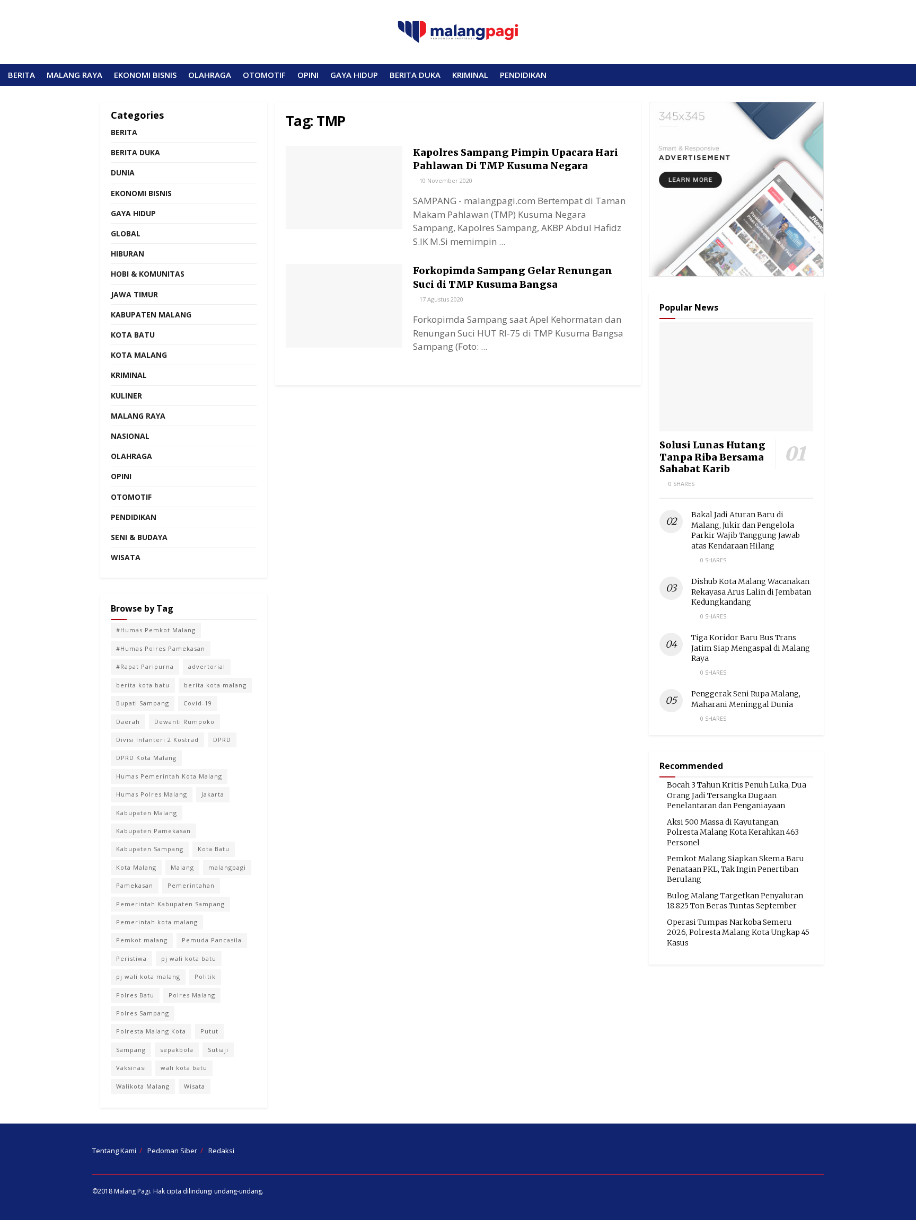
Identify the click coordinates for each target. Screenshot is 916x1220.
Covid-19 (197, 703)
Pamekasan (134, 885)
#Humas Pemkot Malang (156, 630)
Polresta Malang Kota (151, 1031)
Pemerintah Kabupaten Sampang (170, 904)
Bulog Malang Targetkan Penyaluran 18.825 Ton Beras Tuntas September (735, 901)
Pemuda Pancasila (212, 940)
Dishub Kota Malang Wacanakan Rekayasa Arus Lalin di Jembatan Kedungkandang (751, 592)
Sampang (131, 1050)
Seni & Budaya (139, 537)
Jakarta (212, 794)
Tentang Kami (114, 1150)
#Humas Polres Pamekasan (160, 648)
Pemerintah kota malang (157, 922)
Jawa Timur (134, 294)
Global (125, 233)
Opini (121, 476)
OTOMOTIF (264, 74)
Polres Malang (192, 995)
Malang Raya (138, 416)
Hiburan (127, 254)
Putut (209, 1031)
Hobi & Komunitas (147, 274)
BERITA (21, 74)
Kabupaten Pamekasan (153, 831)
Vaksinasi (131, 1068)
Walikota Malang (143, 1086)
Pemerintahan (191, 885)
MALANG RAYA (74, 74)
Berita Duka (135, 152)
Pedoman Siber (172, 1150)
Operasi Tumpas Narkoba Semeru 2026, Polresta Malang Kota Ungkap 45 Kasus (738, 932)
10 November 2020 (445, 180)
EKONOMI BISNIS (145, 74)
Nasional (130, 436)
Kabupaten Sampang (149, 849)
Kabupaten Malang (151, 315)
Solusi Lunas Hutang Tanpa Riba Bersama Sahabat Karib (712, 457)
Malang (182, 867)
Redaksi (221, 1150)
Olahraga (131, 456)
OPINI (308, 74)
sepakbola (176, 1050)
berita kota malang (215, 685)
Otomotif (131, 497)
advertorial (206, 666)
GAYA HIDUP (354, 74)
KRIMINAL (470, 74)
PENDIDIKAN (523, 74)
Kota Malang (139, 355)
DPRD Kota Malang (146, 758)
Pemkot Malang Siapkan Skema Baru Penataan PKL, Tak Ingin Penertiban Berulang (735, 869)
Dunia (123, 172)
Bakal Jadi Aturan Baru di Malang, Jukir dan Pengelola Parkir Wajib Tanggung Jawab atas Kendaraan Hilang (745, 530)
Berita (124, 132)
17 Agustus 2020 (440, 299)
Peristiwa (131, 958)
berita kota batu (143, 685)
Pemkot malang (142, 940)
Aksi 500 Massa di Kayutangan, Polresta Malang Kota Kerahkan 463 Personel (733, 832)
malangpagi (227, 867)
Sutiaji (218, 1050)
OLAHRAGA (209, 74)
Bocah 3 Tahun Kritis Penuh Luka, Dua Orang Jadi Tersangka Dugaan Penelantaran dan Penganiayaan (736, 795)
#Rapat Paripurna (145, 666)
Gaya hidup (133, 213)
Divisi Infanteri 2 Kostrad (157, 740)
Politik (205, 976)
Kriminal (129, 375)
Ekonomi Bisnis (141, 193)
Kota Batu (133, 335)
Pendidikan (133, 517)
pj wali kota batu (188, 958)
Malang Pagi (132, 1191)
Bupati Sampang (142, 703)
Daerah (128, 722)
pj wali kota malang (148, 976)
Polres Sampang (142, 1013)
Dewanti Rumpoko (184, 722)
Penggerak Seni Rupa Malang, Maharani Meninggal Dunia (745, 699)
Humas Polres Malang (151, 794)
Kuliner (126, 396)
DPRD (222, 740)
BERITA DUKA (415, 74)
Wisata (125, 557)
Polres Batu (135, 995)
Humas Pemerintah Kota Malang (169, 776)
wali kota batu (184, 1068)
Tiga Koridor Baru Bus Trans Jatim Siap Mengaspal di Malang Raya (750, 648)
